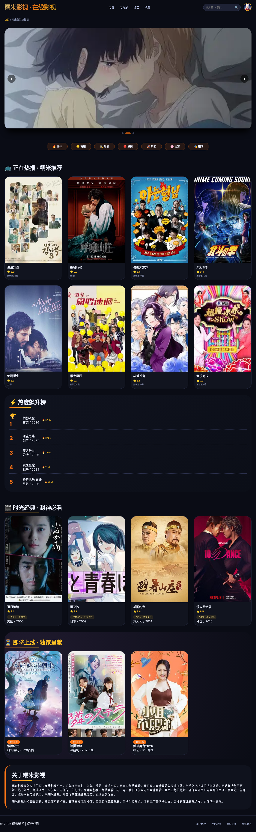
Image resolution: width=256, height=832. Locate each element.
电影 (111, 7)
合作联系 (247, 824)
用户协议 (201, 824)
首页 (6, 19)
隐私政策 (216, 824)
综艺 (136, 7)
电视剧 (124, 7)
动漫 (147, 7)
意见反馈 (231, 824)
